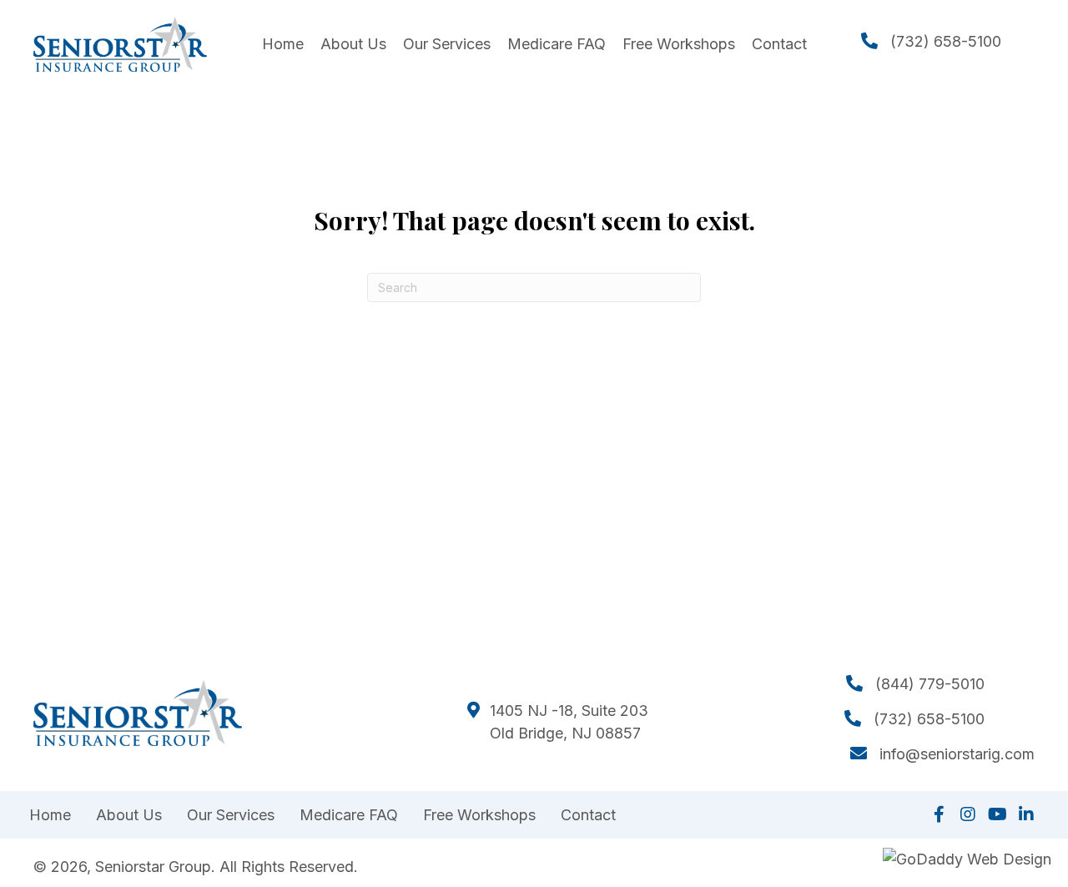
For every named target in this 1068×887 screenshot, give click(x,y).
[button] (938, 814)
